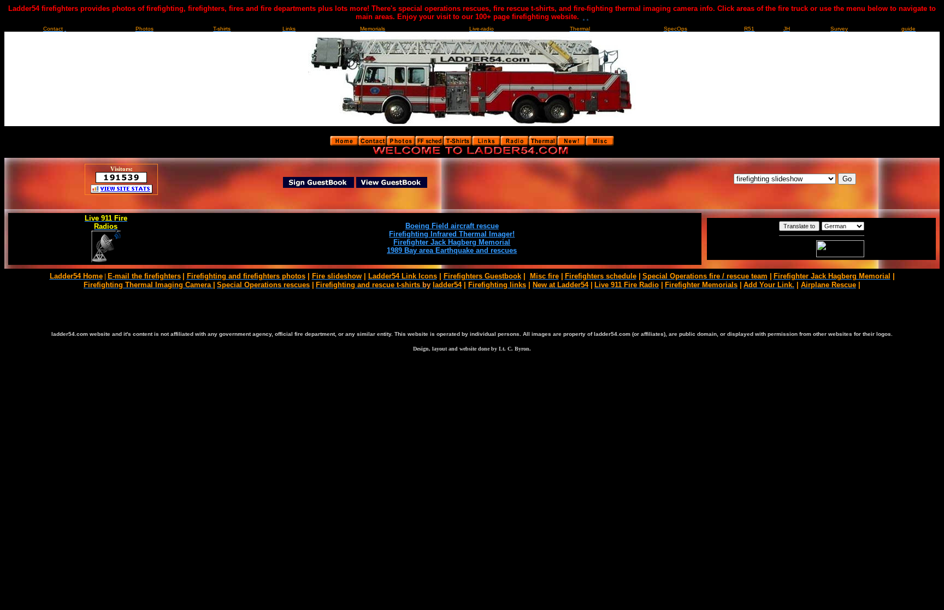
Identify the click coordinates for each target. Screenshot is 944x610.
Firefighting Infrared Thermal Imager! (452, 234)
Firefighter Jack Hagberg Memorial (451, 242)
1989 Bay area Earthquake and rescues (452, 250)
